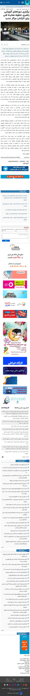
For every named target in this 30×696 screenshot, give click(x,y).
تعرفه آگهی (21, 680)
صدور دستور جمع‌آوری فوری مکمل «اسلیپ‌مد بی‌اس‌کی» (14, 488)
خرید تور (27, 665)
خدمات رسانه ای (9, 681)
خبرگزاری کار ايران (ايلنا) (17, 688)
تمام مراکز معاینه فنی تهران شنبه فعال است (16, 210)
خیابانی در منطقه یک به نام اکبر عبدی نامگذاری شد (15, 533)
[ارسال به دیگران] (7, 45)
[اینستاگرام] (15, 685)
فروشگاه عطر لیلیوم (24, 668)
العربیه (3, 2)
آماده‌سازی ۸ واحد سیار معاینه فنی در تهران (16, 213)
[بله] (7, 685)
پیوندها (8, 680)
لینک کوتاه (26, 157)
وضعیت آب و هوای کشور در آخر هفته (18, 621)
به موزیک (26, 662)
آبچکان (27, 671)
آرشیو (2, 547)
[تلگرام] (12, 685)
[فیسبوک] (20, 685)
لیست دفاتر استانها (20, 681)
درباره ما (14, 678)
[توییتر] (17, 685)
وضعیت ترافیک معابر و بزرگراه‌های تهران (18, 575)
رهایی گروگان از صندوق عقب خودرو (19, 464)
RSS (14, 680)
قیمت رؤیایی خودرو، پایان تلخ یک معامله (17, 618)
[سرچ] (19, 2)
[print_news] (2, 45)
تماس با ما (22, 678)
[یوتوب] (23, 685)
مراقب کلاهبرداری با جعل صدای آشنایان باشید (16, 522)
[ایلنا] (27, 2)
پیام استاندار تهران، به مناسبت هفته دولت (17, 602)
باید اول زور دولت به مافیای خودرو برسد (18, 496)
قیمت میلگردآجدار (24, 660)
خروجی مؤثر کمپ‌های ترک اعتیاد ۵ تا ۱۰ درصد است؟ (15, 569)
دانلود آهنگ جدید (24, 659)
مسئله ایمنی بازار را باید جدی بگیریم (19, 530)
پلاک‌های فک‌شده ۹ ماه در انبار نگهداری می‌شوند (16, 572)
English (8, 2)
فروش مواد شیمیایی (23, 666)
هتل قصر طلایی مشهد (23, 663)
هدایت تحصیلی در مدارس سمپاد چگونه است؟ (16, 599)
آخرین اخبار (21, 461)
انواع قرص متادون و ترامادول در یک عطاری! (17, 624)
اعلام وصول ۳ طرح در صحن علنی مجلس (14, 6)
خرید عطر (27, 670)
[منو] (23, 2)
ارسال (6, 240)
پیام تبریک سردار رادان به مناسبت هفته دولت (16, 504)
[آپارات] (9, 685)
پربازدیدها (21, 550)
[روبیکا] (4, 685)
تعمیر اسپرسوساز (24, 673)
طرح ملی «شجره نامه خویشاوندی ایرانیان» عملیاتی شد (14, 467)
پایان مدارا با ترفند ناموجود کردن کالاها (18, 480)
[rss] (25, 685)
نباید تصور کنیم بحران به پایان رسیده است (17, 578)
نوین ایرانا (26, 655)
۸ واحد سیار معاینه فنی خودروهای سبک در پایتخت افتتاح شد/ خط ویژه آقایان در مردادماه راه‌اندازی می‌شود (14, 198)
